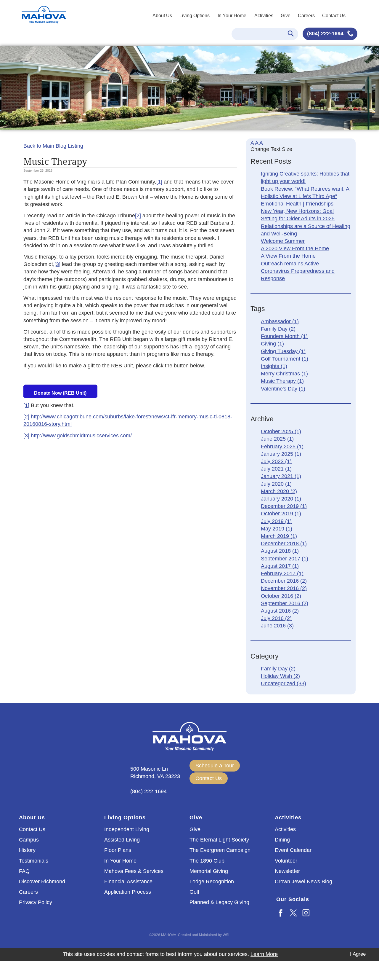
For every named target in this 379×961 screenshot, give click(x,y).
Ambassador (280, 321)
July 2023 (276, 461)
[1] (159, 182)
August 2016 (280, 611)
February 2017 (282, 573)
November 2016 (284, 588)
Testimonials (33, 861)
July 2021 (276, 469)
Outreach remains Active (290, 264)
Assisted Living (122, 840)
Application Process (127, 892)
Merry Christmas (284, 374)
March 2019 (279, 536)
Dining (282, 840)
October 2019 (281, 514)
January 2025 (281, 454)
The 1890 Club (207, 861)
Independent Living (126, 829)
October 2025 (281, 431)
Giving (272, 344)
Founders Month (284, 336)
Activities (263, 15)
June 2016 (277, 626)
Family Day (278, 329)
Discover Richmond (42, 881)
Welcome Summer (283, 241)
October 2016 (281, 596)
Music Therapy (282, 381)
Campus (29, 840)
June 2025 (277, 439)
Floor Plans (117, 850)
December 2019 (284, 506)
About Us (162, 15)
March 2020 (279, 491)
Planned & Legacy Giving (219, 902)
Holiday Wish (280, 676)
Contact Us (334, 15)
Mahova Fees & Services (133, 871)
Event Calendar (293, 850)
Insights (274, 366)
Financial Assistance (128, 881)
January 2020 (281, 499)
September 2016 (284, 603)
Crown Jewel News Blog (303, 881)
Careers (306, 15)
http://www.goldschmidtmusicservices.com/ (81, 436)
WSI (226, 935)
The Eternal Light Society (219, 840)
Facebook (281, 912)
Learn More (264, 954)
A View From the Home (288, 256)
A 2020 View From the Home (295, 248)
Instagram (306, 912)
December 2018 (284, 543)
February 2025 (282, 447)
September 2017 (284, 559)
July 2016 (276, 618)
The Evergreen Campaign (220, 850)
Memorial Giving (209, 871)
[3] (57, 264)
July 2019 (276, 521)
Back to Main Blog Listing (53, 146)
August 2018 (280, 551)
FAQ (24, 871)
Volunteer (286, 861)
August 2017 (280, 566)
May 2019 (276, 529)
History (27, 850)
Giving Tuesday (283, 351)
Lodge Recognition (212, 881)
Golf (194, 892)
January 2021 (281, 476)
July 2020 (276, 484)
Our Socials (292, 899)
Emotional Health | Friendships (297, 204)
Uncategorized (283, 683)
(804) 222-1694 (326, 33)
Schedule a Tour (214, 766)
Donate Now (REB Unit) (60, 393)
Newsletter (287, 871)
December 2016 (284, 581)
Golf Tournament (284, 359)
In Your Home (232, 15)
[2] (138, 216)
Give (285, 15)
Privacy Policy (35, 902)
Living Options (194, 15)
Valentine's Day (283, 389)
